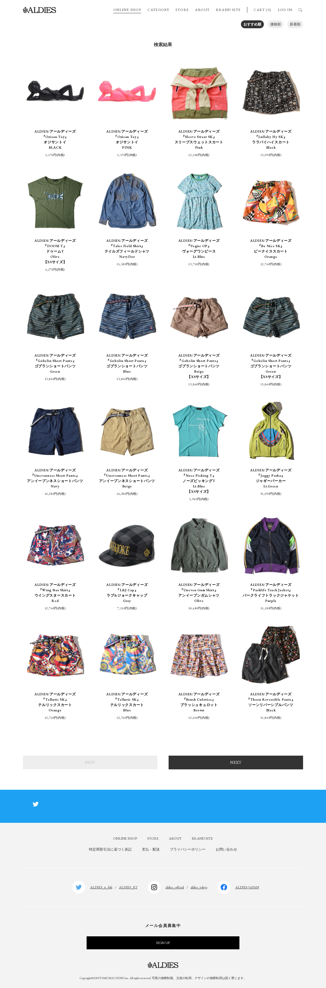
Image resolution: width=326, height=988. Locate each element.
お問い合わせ (226, 849)
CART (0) (262, 9)
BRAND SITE (228, 9)
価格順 (275, 24)
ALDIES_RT (128, 887)
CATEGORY (158, 9)
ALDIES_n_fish (101, 887)
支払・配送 (151, 849)
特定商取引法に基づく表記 (110, 849)
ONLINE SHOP (127, 9)
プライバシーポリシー (188, 849)
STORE (182, 9)
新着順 (295, 24)
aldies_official (175, 887)
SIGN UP (163, 942)
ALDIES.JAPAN (247, 887)
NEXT (235, 762)
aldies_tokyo (199, 887)
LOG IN (285, 9)
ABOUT (202, 9)
